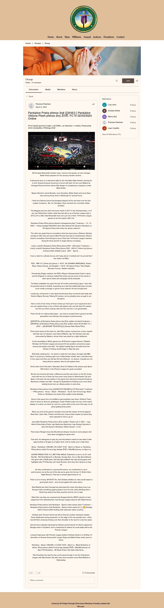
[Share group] (137, 80)
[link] (33, 89)
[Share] (93, 104)
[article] (61, 343)
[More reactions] (38, 572)
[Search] (116, 80)
